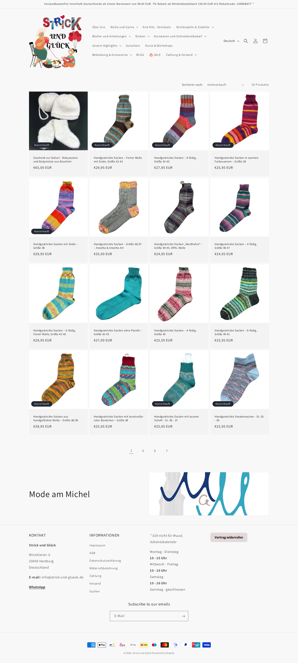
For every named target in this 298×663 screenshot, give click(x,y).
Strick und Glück (142, 652)
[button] (124, 27)
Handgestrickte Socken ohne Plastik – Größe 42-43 (118, 332)
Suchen (94, 591)
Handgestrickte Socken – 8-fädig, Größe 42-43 (175, 159)
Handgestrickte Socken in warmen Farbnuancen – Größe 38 (237, 159)
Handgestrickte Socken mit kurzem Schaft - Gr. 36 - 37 (176, 418)
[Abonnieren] (183, 616)
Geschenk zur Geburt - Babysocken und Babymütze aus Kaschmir (55, 159)
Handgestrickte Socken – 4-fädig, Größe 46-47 (236, 246)
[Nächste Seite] (166, 450)
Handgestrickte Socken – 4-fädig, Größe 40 (175, 332)
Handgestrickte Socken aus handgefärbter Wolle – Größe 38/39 (55, 418)
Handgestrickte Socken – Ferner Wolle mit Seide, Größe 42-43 (118, 159)
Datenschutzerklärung (105, 560)
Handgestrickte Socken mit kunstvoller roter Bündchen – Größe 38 (118, 418)
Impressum (97, 545)
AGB (92, 553)
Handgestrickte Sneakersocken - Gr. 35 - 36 (239, 418)
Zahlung (95, 576)
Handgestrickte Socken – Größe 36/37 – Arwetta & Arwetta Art (118, 246)
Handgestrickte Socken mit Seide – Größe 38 (55, 246)
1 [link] (131, 450)
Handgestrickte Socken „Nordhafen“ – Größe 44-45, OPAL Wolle (178, 246)
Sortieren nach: (192, 85)
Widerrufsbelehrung (103, 568)
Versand (95, 583)
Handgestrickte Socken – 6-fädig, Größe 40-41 (236, 332)
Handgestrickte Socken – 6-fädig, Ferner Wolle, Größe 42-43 (54, 332)
